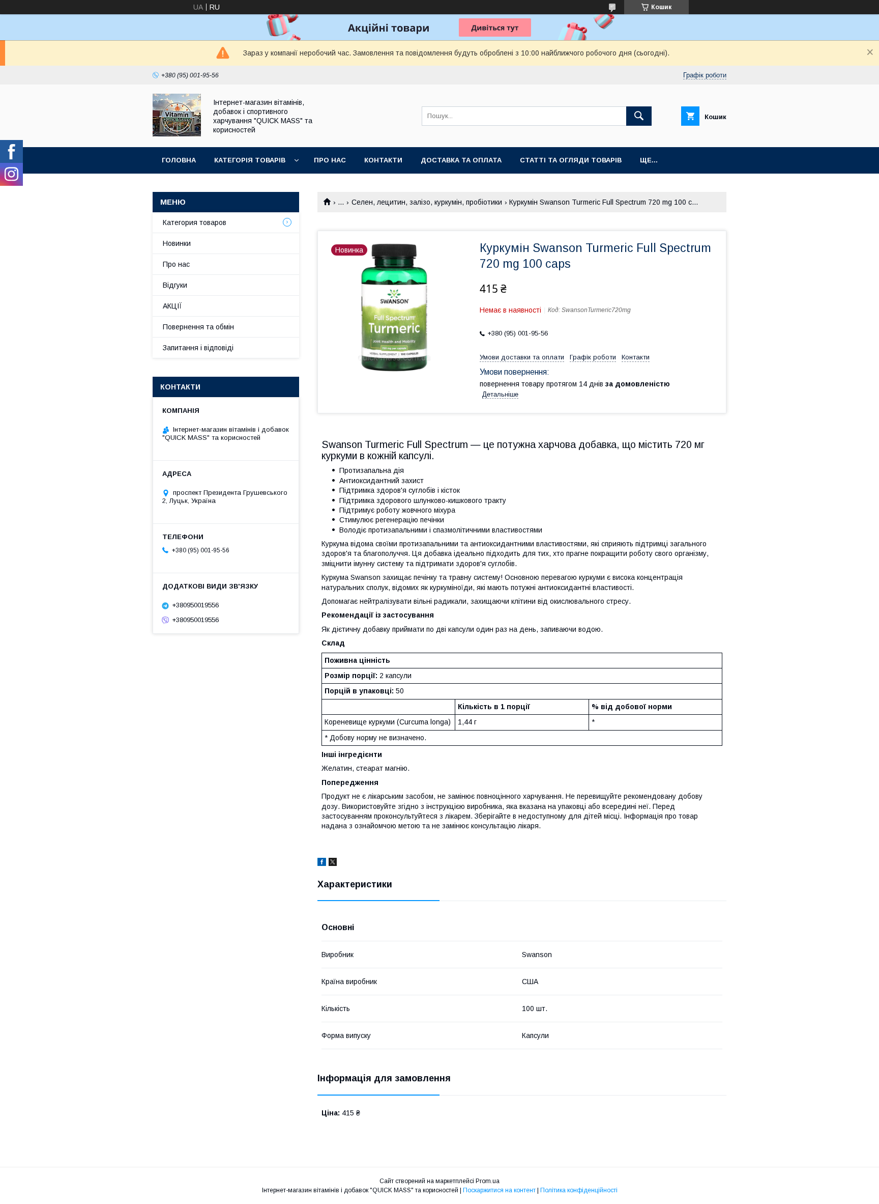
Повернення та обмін (198, 327)
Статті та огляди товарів (571, 160)
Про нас (330, 160)
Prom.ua (488, 1181)
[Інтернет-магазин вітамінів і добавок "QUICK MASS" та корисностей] (177, 134)
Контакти (383, 160)
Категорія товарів (249, 160)
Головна (179, 160)
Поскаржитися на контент (499, 1190)
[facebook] (321, 863)
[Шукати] (639, 116)
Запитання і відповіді (198, 348)
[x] (333, 863)
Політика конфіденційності (579, 1190)
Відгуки (175, 285)
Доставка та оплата (461, 160)
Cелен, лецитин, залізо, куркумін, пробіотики (426, 202)
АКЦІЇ (172, 306)
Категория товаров (194, 222)
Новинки (177, 243)
